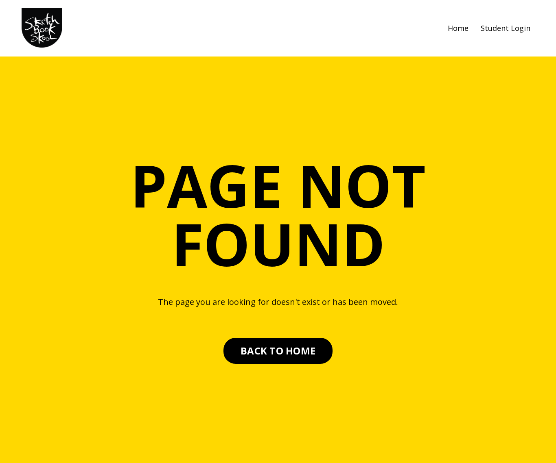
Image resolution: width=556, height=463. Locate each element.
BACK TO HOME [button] (278, 350)
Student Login (505, 28)
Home (458, 28)
